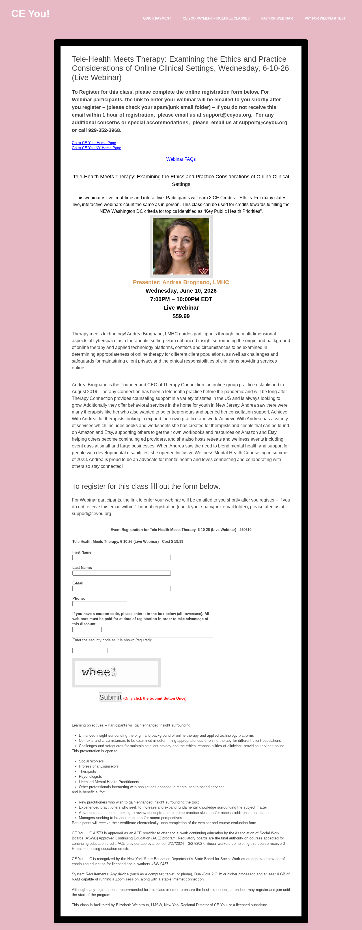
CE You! (30, 13)
